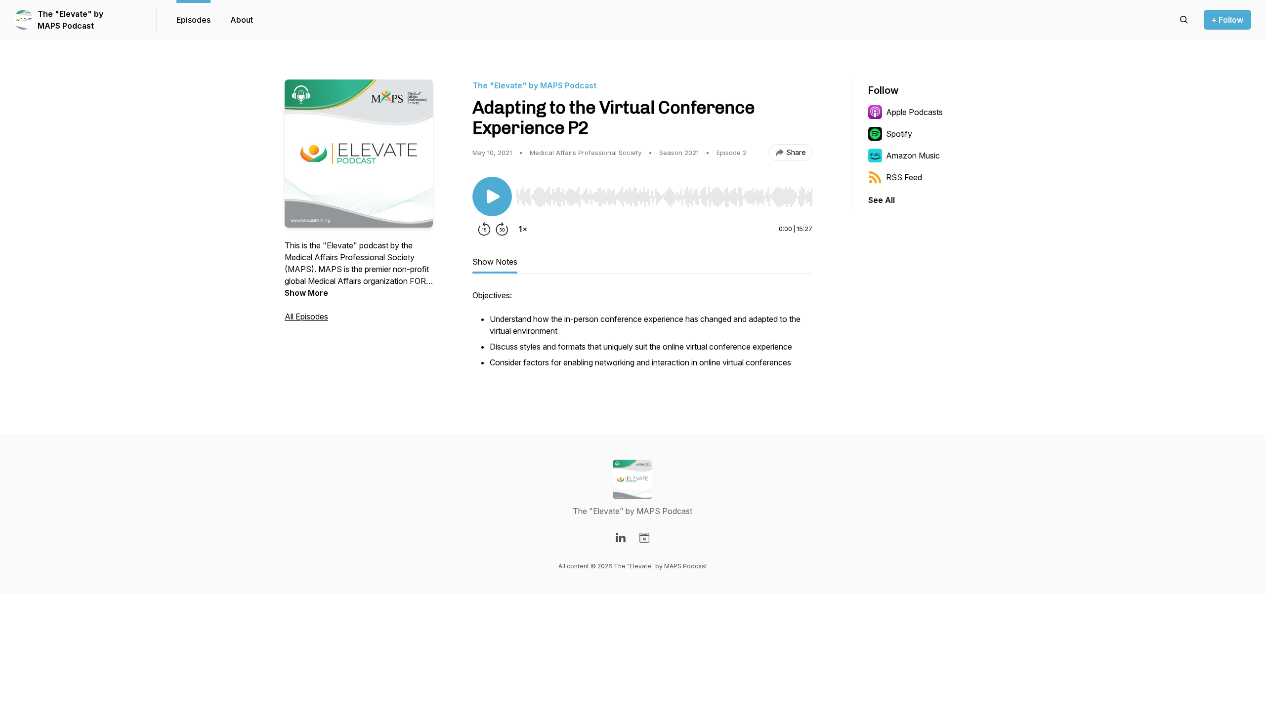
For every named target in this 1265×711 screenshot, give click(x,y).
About (241, 20)
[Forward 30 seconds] (502, 229)
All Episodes (306, 316)
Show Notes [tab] (494, 262)
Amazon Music (913, 155)
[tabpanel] (642, 334)
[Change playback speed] (523, 229)
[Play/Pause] (492, 196)
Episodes (193, 20)
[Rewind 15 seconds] (484, 229)
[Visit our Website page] (644, 538)
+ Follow (1227, 20)
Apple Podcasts (914, 112)
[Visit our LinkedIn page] (621, 538)
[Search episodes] (1184, 20)
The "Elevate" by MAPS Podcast (70, 20)
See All (881, 200)
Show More (306, 293)
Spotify (899, 134)
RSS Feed (904, 177)
